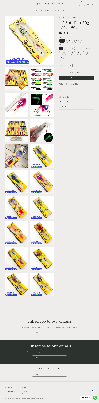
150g (77, 41)
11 (85, 53)
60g (62, 41)
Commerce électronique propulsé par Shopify (34, 398)
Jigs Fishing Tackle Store (15, 398)
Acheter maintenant (76, 78)
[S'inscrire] (65, 333)
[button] (7, 4)
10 (79, 53)
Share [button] (62, 90)
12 (61, 57)
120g (69, 41)
